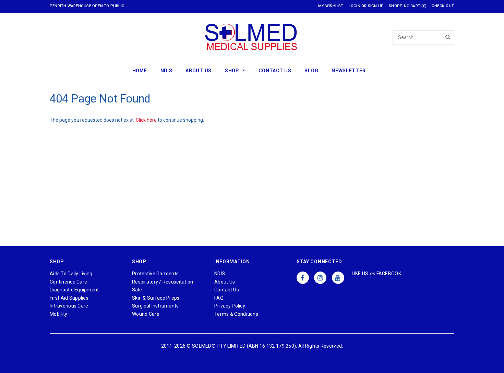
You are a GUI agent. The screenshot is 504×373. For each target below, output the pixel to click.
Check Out (443, 6)
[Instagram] (320, 278)
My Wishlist (330, 6)
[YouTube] (338, 278)
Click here (147, 120)
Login (354, 6)
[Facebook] (303, 278)
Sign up (376, 6)
